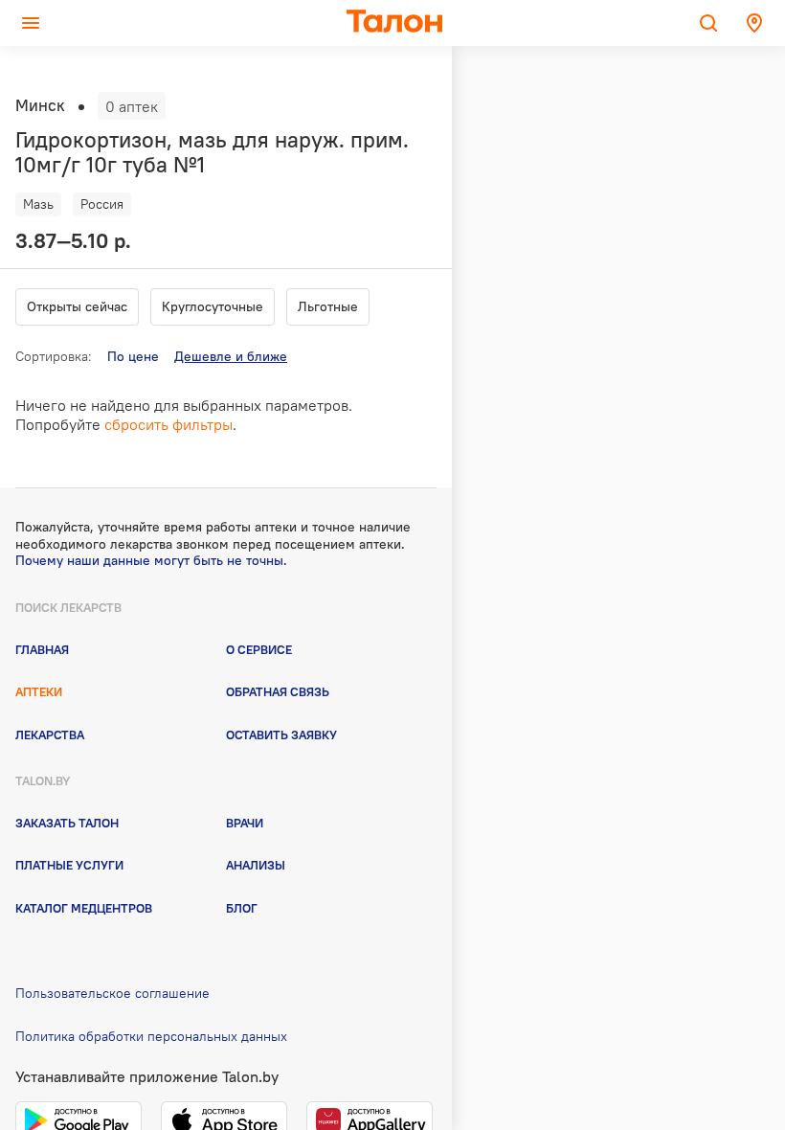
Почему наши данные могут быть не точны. (151, 560)
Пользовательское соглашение (112, 993)
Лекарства (49, 734)
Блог (242, 907)
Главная (42, 649)
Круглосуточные (212, 306)
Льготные (328, 306)
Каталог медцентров (83, 907)
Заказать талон (67, 822)
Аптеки (38, 691)
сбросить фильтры (168, 424)
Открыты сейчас (77, 306)
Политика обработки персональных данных (151, 1036)
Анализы (255, 864)
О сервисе (259, 649)
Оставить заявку (281, 734)
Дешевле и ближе (230, 356)
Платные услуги (69, 864)
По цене (133, 356)
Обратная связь (277, 691)
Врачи (244, 822)
